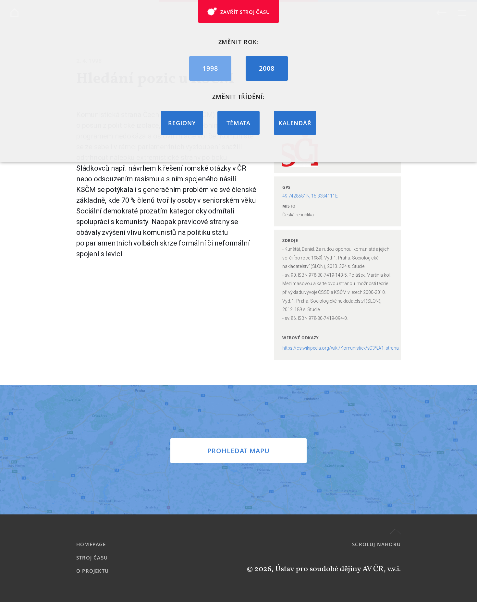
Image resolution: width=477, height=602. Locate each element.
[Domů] (14, 12)
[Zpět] (441, 12)
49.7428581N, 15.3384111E (310, 196)
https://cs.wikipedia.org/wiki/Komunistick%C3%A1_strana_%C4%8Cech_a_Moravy (364, 348)
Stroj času (92, 557)
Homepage (91, 544)
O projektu (92, 571)
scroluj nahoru (376, 544)
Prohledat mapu (238, 450)
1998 (210, 68)
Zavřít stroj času (245, 12)
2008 (267, 68)
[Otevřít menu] (461, 12)
